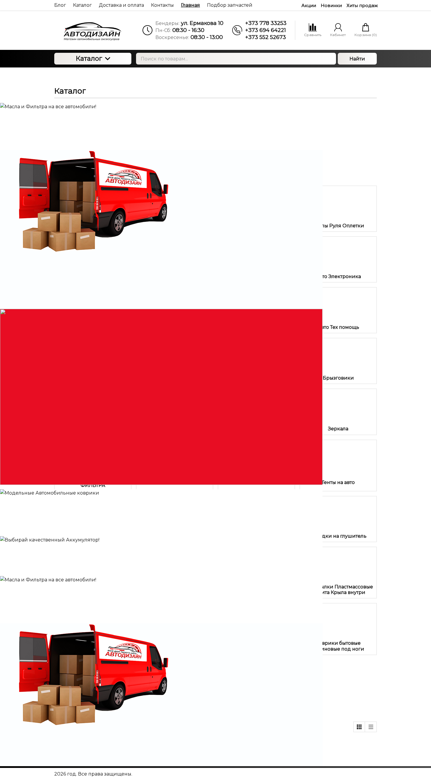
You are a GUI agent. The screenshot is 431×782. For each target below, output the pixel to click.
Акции (308, 5)
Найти (357, 59)
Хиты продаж (362, 5)
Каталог (89, 58)
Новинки (331, 5)
